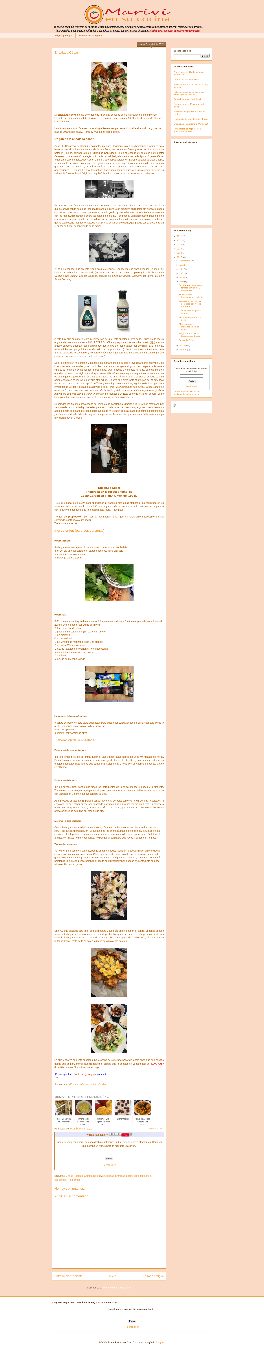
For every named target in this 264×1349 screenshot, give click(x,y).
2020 (179, 244)
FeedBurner (109, 1165)
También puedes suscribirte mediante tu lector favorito (187, 392)
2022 (179, 236)
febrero (183, 349)
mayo (182, 277)
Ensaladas (108, 1176)
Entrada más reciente (68, 1276)
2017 (179, 257)
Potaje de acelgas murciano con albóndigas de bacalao (189, 93)
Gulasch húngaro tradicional (187, 99)
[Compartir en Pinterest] (130, 1134)
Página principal (63, 35)
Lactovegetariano (135, 1176)
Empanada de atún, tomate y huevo (191, 119)
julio (182, 269)
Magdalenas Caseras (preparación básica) (190, 334)
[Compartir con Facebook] (119, 1134)
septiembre (185, 260)
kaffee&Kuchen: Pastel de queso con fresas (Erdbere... (190, 304)
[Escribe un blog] (113, 1134)
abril (182, 281)
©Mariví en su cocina (156, 1128)
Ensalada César (186, 340)
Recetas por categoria (90, 35)
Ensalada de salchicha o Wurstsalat (191, 124)
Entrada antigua (153, 1276)
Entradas (120, 1176)
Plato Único (74, 1180)
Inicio (112, 1276)
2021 (179, 240)
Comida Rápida (92, 1176)
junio (182, 273)
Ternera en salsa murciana (186, 79)
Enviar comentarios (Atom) (117, 1287)
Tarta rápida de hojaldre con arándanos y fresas (187, 130)
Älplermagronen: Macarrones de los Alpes (189, 327)
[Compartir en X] (116, 1134)
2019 (179, 249)
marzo (183, 345)
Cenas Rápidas (74, 1176)
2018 (179, 253)
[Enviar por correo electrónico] (110, 1134)
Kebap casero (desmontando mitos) (190, 295)
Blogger (160, 1342)
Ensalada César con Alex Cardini (88, 1084)
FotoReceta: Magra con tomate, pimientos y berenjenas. (190, 288)
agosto (183, 265)
